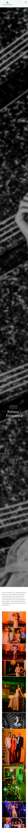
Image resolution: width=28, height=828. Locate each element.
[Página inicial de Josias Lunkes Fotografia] (7, 3)
